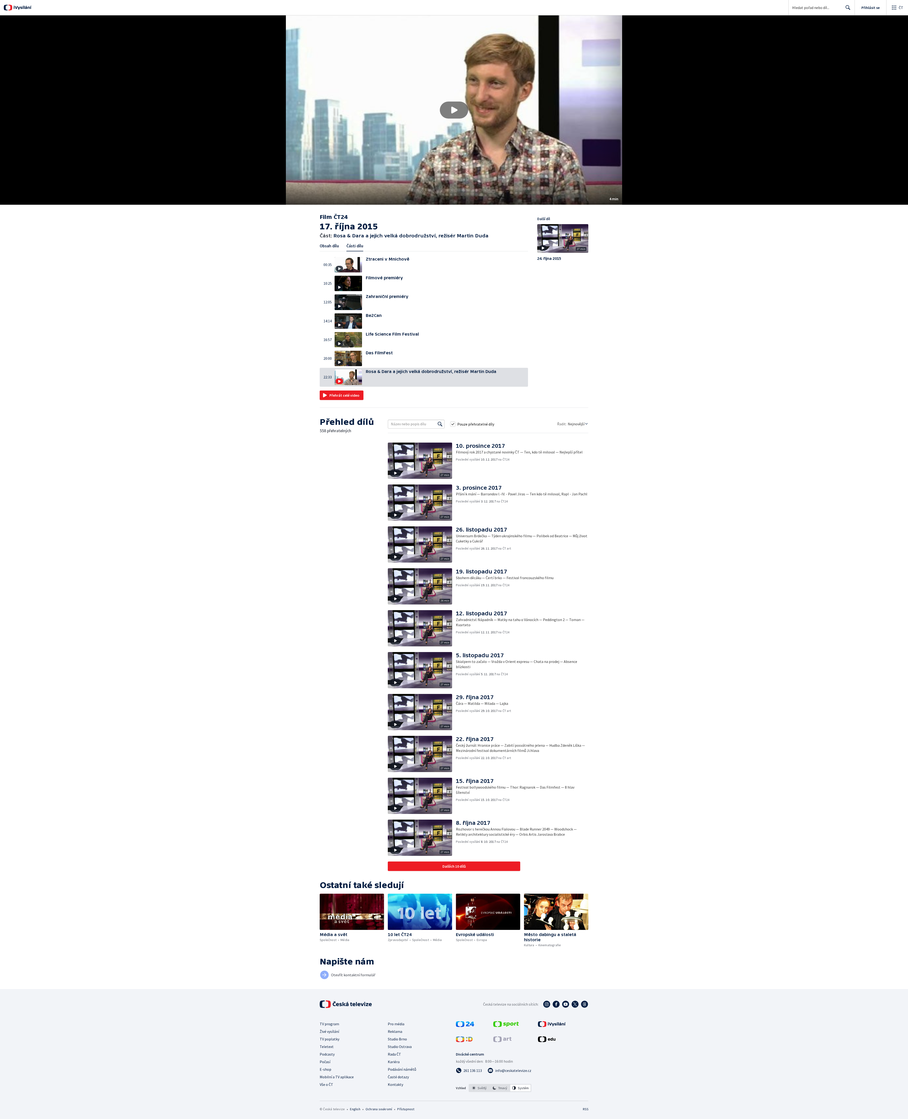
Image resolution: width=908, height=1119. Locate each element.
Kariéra (394, 1061)
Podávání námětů (402, 1069)
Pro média (396, 1023)
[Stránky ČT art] (502, 1040)
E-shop (325, 1069)
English (355, 1109)
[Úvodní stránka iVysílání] (22, 7)
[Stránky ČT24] (465, 1025)
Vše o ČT (326, 1084)
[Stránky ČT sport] (506, 1025)
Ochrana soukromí (379, 1109)
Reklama (395, 1031)
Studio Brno (397, 1039)
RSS (586, 1109)
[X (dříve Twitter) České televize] (575, 1004)
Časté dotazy (398, 1077)
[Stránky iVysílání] (552, 1025)
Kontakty (395, 1084)
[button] (454, 110)
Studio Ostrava (400, 1046)
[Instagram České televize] (546, 1004)
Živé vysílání (329, 1031)
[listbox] (500, 1088)
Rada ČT (394, 1054)
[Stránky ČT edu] (546, 1040)
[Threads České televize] (584, 1004)
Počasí (325, 1061)
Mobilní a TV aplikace (337, 1077)
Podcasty (327, 1054)
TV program (329, 1023)
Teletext (327, 1046)
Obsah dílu (329, 246)
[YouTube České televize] (565, 1004)
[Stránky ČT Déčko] (464, 1040)
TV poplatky (329, 1039)
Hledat (848, 7)
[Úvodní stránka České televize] (346, 1004)
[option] (479, 1088)
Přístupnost (405, 1109)
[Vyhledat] (440, 424)
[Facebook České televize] (556, 1004)
